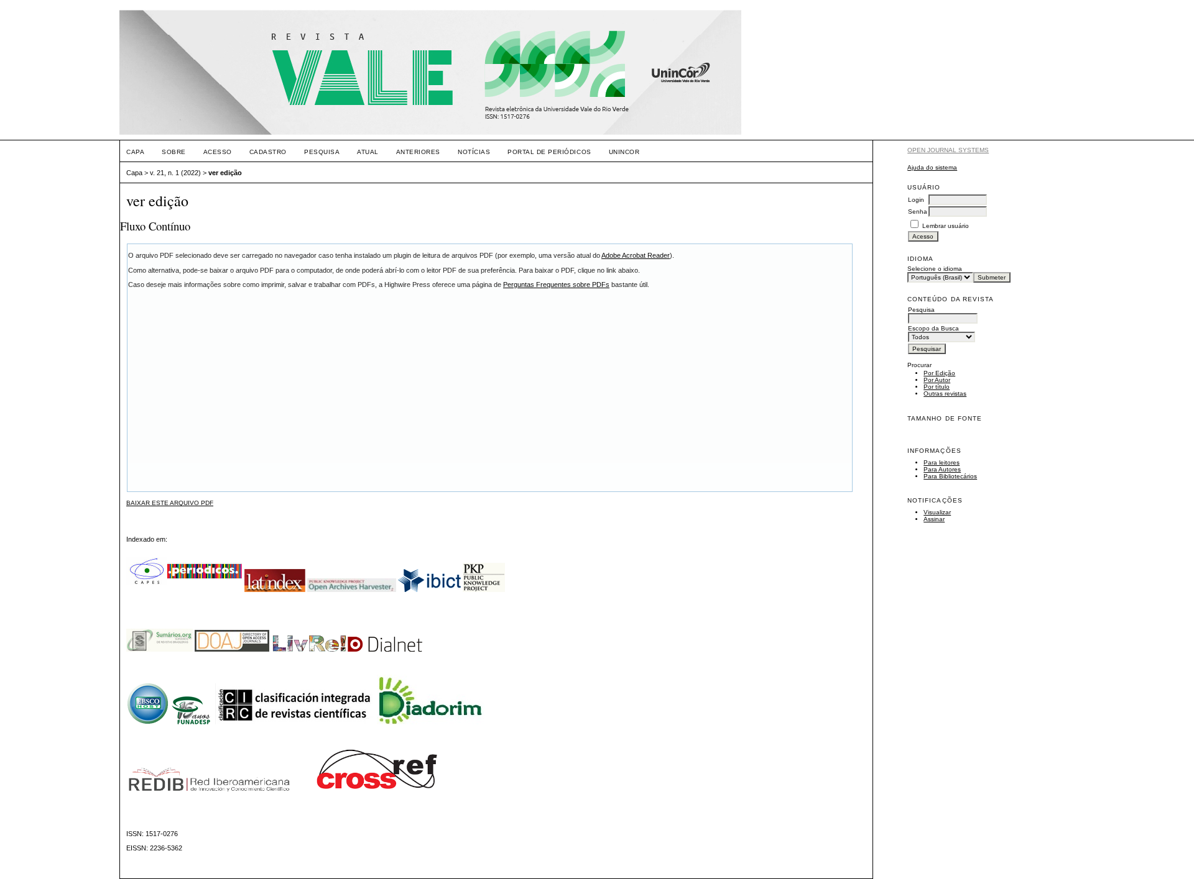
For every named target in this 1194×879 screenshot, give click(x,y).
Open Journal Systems (948, 150)
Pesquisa (322, 151)
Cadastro (268, 151)
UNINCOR (624, 151)
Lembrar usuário (945, 225)
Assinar (934, 519)
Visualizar (937, 512)
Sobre (174, 151)
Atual (368, 151)
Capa (135, 151)
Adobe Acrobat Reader (635, 255)
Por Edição (939, 373)
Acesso (217, 151)
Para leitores (941, 462)
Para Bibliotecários (950, 476)
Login (916, 199)
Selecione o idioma (934, 268)
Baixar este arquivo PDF (169, 502)
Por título (936, 386)
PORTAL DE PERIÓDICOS (549, 151)
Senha (917, 211)
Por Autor (936, 379)
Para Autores (942, 469)
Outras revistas (944, 393)
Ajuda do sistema (932, 167)
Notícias (474, 151)
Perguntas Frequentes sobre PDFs (556, 284)
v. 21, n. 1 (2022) (175, 172)
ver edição (225, 172)
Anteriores (418, 151)
